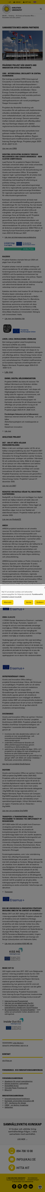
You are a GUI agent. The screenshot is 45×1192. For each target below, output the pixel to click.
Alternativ (7, 602)
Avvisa (28, 602)
